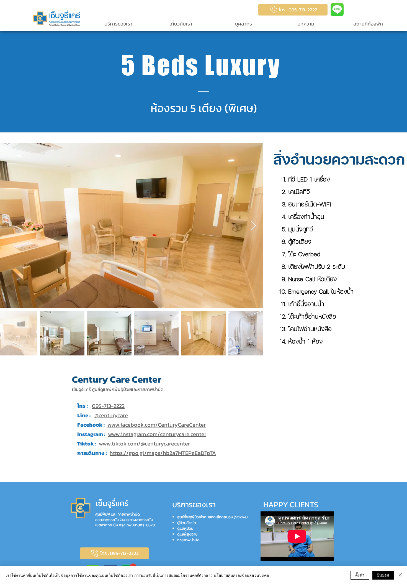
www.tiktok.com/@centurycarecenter (144, 443)
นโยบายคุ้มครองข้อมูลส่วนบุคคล (241, 575)
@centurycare (111, 415)
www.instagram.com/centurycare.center (157, 434)
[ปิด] (400, 575)
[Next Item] (253, 226)
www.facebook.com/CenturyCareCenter (156, 425)
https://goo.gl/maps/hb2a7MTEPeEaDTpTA (163, 453)
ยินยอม (383, 575)
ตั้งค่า (359, 575)
